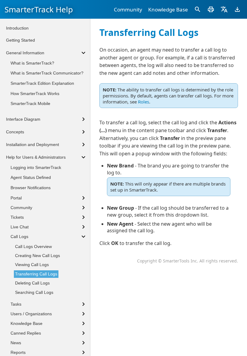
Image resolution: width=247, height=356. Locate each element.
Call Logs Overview (33, 246)
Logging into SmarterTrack (36, 167)
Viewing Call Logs (32, 264)
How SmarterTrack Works (35, 93)
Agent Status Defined (31, 177)
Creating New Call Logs (37, 255)
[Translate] (224, 9)
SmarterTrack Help (39, 9)
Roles (143, 102)
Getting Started (20, 40)
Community (128, 9)
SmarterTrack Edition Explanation (42, 83)
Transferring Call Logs (36, 274)
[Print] (210, 9)
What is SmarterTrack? (32, 63)
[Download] (237, 9)
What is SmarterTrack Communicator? (47, 73)
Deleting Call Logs (32, 283)
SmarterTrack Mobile (30, 103)
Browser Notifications (31, 187)
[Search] (197, 9)
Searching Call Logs (34, 292)
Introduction (17, 28)
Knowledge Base (168, 9)
